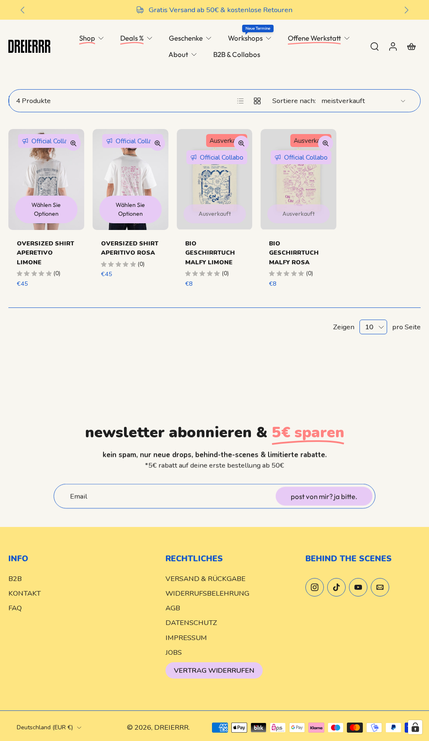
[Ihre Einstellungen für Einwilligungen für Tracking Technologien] (415, 727)
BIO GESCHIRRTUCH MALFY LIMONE (210, 252)
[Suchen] (374, 46)
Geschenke (186, 38)
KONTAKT (24, 594)
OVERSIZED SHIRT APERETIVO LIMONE (45, 252)
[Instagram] (314, 587)
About (178, 54)
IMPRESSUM (186, 638)
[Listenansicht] (240, 101)
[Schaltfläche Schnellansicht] (73, 143)
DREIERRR (171, 728)
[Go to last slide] (22, 10)
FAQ (15, 608)
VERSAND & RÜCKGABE (205, 579)
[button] (74, 559)
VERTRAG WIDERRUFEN (214, 670)
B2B (15, 579)
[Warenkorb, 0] (411, 46)
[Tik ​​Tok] (336, 587)
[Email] (380, 587)
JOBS (173, 652)
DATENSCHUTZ (191, 623)
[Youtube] (358, 587)
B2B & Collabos (236, 54)
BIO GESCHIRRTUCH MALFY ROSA (294, 252)
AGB (172, 608)
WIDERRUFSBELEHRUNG (207, 594)
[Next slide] (406, 10)
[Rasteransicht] (257, 101)
